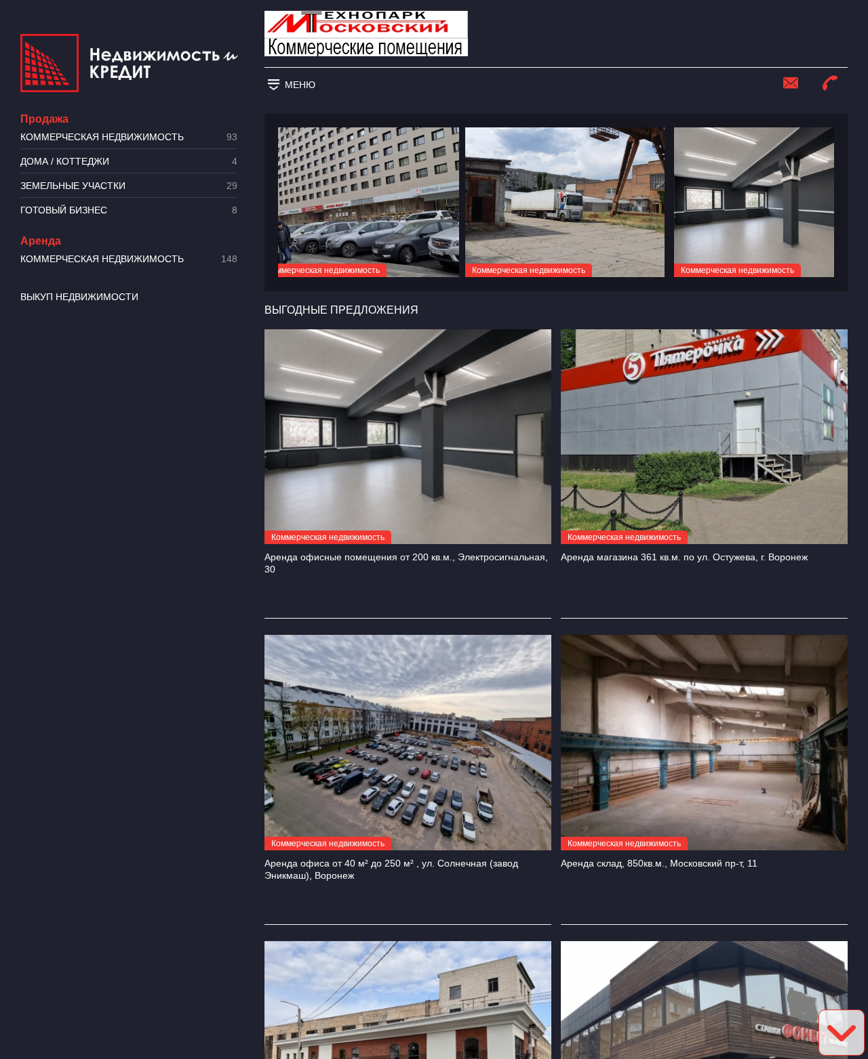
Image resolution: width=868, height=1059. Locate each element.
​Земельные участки (128, 186)
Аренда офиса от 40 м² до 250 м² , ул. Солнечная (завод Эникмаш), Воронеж (391, 869)
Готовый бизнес (128, 210)
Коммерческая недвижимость (128, 137)
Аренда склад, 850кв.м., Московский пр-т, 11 (659, 863)
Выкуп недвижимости (79, 296)
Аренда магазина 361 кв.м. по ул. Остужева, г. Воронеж (684, 557)
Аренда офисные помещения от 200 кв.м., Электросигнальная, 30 (406, 563)
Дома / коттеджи (128, 161)
